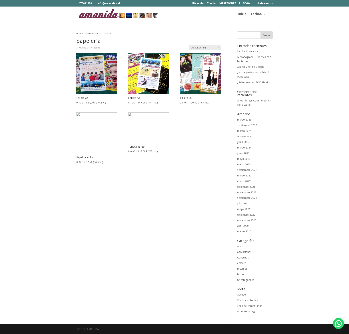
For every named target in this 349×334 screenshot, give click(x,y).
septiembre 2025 (247, 125)
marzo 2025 (244, 131)
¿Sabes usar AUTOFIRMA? (252, 82)
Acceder (242, 294)
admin (240, 246)
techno (256, 14)
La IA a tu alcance (247, 51)
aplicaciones (244, 252)
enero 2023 (244, 164)
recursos (242, 268)
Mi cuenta (198, 3)
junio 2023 (243, 153)
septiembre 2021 (247, 197)
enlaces (241, 263)
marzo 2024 (244, 147)
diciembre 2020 (246, 214)
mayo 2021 (243, 209)
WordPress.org (246, 311)
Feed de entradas (247, 300)
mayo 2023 (243, 158)
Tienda (211, 3)
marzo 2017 (244, 231)
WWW (246, 3)
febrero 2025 (244, 136)
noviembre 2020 (246, 220)
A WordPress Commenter (252, 100)
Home (79, 33)
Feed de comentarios (249, 305)
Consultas (243, 257)
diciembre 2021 (246, 186)
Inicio (242, 14)
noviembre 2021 (246, 192)
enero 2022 (244, 181)
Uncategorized (245, 280)
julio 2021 (243, 203)
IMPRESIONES (227, 3)
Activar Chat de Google (250, 66)
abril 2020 (243, 225)
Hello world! (244, 104)
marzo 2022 (244, 175)
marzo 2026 (244, 119)
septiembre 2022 (247, 170)
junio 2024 (243, 142)
